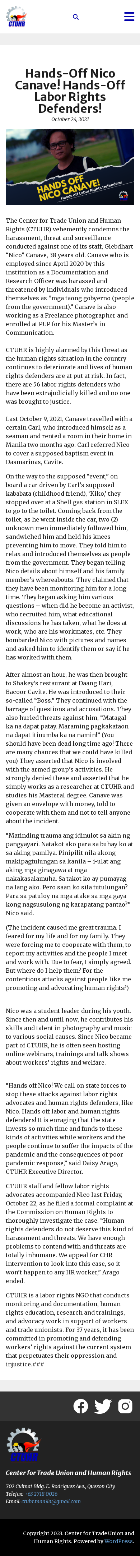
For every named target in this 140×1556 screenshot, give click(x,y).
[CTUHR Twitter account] (103, 1406)
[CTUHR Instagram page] (125, 1406)
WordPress (118, 1541)
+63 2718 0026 (40, 1494)
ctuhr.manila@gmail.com (51, 1501)
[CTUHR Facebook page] (81, 1406)
